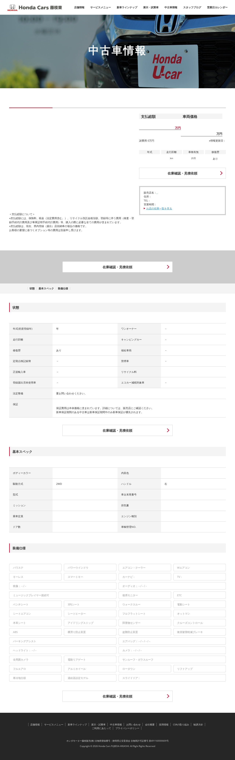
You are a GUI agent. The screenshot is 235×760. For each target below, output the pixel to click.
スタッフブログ (192, 7)
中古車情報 (170, 7)
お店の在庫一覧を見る (159, 208)
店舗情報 (79, 7)
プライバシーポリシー (127, 728)
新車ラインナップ (127, 7)
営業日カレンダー (217, 7)
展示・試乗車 (151, 7)
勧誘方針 (198, 724)
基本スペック (46, 288)
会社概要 (150, 724)
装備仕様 (63, 288)
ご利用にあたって (101, 728)
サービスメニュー (100, 7)
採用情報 (164, 724)
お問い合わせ (133, 724)
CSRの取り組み (181, 724)
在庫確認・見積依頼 (182, 173)
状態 (32, 288)
